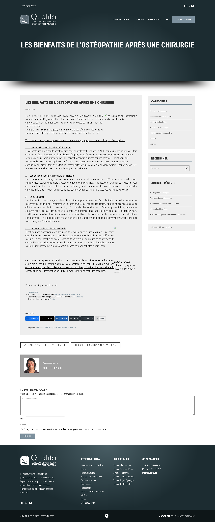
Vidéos (84, 495)
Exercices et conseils (158, 111)
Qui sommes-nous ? (122, 19)
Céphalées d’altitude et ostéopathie (44, 345)
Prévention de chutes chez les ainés (164, 203)
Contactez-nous (183, 19)
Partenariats (86, 484)
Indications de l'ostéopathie (46, 327)
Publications (154, 19)
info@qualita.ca (30, 5)
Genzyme (79, 297)
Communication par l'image (177, 516)
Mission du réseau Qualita (92, 465)
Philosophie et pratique (67, 327)
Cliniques (139, 19)
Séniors (153, 138)
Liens (167, 19)
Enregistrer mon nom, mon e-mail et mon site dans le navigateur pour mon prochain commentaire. (65, 429)
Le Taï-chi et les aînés (158, 209)
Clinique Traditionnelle (122, 484)
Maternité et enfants (158, 122)
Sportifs (153, 144)
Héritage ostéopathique (159, 192)
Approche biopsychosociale (161, 198)
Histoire (84, 469)
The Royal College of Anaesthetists (67, 294)
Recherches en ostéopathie (161, 133)
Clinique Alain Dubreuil (122, 465)
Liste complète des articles (161, 227)
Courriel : (24, 424)
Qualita (52, 299)
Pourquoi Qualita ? (88, 473)
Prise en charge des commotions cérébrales (168, 214)
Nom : (23, 418)
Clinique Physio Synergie (123, 480)
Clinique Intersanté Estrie (123, 476)
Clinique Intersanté (121, 473)
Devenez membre (88, 480)
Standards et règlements (91, 476)
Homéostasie (33, 292)
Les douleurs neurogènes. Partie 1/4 (95, 345)
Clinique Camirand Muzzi (123, 469)
